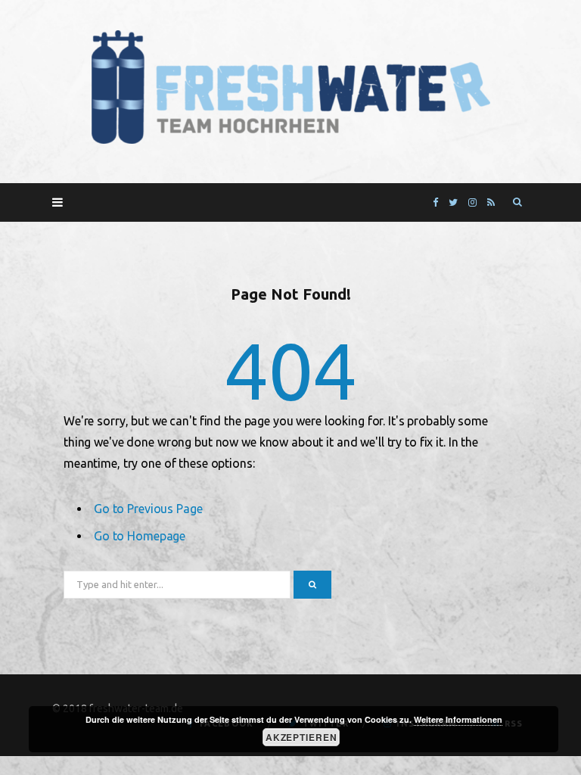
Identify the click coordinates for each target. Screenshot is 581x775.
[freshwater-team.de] (291, 87)
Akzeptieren (301, 737)
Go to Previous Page (148, 508)
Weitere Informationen (458, 719)
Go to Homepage (139, 536)
